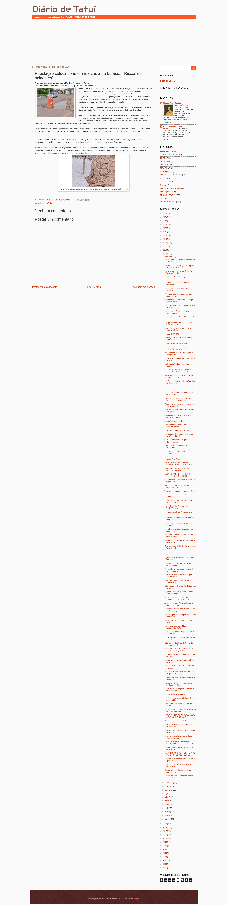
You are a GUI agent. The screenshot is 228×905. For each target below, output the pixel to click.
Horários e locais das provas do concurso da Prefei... (176, 469)
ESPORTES (165, 178)
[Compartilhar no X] (83, 199)
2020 (165, 235)
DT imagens (164, 172)
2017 (165, 246)
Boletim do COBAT (171, 334)
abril (167, 808)
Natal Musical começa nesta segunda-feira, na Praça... (179, 536)
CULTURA (164, 165)
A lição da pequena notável (174, 694)
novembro (169, 783)
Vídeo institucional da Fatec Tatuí (177, 430)
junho (167, 801)
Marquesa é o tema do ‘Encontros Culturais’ (182, 106)
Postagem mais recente (44, 287)
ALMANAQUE (165, 151)
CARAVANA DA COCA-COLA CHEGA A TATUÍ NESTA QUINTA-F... (179, 650)
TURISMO (164, 198)
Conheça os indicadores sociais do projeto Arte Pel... (177, 458)
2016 (165, 250)
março (167, 812)
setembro (169, 790)
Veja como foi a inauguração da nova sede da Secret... (178, 593)
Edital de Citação (168, 81)
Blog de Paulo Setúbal (172, 103)
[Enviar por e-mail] (78, 199)
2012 (165, 831)
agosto (168, 794)
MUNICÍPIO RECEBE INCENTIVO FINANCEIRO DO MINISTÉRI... (177, 598)
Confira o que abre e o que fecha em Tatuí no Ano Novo (178, 272)
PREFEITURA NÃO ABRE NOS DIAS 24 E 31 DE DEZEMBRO (178, 399)
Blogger (136, 899)
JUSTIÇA (163, 182)
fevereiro (168, 815)
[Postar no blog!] (81, 199)
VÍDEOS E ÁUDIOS (168, 202)
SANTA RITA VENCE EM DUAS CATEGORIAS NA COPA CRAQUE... (179, 743)
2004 (165, 849)
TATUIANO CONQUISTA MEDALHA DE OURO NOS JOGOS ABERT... (179, 754)
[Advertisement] (114, 41)
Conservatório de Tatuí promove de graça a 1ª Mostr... (177, 771)
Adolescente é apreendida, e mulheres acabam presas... (179, 502)
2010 (165, 838)
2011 (165, 835)
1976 (165, 868)
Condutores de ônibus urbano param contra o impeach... (178, 416)
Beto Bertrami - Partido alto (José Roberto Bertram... (177, 452)
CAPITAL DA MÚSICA (168, 155)
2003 (165, 853)
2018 (165, 243)
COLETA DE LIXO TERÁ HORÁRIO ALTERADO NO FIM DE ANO (178, 371)
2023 (165, 224)
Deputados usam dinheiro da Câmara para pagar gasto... (178, 376)
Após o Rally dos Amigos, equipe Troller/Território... (177, 507)
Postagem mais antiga (143, 287)
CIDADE (163, 158)
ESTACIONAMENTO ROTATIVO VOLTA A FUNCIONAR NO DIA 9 (179, 716)
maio (167, 804)
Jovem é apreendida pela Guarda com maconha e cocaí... (178, 737)
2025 (165, 217)
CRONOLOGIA (166, 162)
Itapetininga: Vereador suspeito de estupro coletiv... (177, 278)
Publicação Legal (166, 192)
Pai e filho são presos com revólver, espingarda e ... (178, 765)
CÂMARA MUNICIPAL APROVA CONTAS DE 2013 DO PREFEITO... (179, 464)
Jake (47, 199)
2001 (165, 860)
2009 (165, 842)
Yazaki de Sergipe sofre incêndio (176, 343)
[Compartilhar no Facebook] (86, 199)
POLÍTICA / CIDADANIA (169, 188)
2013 (165, 828)
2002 (165, 857)
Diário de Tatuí (64, 9)
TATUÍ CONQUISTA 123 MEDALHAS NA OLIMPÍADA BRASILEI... (180, 710)
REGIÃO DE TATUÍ (167, 195)
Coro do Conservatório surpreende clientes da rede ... (177, 441)
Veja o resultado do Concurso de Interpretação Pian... (176, 581)
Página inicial (94, 287)
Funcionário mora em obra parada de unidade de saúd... (178, 726)
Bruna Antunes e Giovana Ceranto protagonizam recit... (177, 553)
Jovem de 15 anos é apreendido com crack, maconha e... (178, 604)
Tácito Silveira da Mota (172, 126)
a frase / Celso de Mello (173, 421)
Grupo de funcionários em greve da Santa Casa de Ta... (177, 348)
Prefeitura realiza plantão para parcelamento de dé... (175, 426)
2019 (165, 239)
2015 (165, 254)
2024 (165, 221)
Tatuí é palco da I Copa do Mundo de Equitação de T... (178, 644)
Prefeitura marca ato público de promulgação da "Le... (176, 627)
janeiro (167, 819)
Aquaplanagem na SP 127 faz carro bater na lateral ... (178, 324)
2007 (165, 846)
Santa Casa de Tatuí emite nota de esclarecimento (177, 312)
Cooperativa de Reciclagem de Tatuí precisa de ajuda (178, 295)
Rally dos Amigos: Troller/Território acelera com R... (177, 564)
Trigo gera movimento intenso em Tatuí (179, 491)
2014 (165, 824)
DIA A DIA (49, 203)
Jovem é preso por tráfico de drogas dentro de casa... (178, 486)
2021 (165, 232)
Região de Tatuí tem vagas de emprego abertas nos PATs (179, 266)
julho (167, 797)
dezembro (169, 257)
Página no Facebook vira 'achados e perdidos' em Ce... (178, 684)
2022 (165, 228)
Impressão (167, 128)
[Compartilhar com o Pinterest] (88, 199)
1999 (165, 864)
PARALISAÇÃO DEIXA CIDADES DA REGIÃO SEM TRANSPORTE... (178, 475)
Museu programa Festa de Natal (176, 721)
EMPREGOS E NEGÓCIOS (171, 175)
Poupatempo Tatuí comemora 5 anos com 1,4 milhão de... (178, 435)
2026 (165, 213)
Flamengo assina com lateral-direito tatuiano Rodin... (178, 339)
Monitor (163, 185)
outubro (168, 786)
